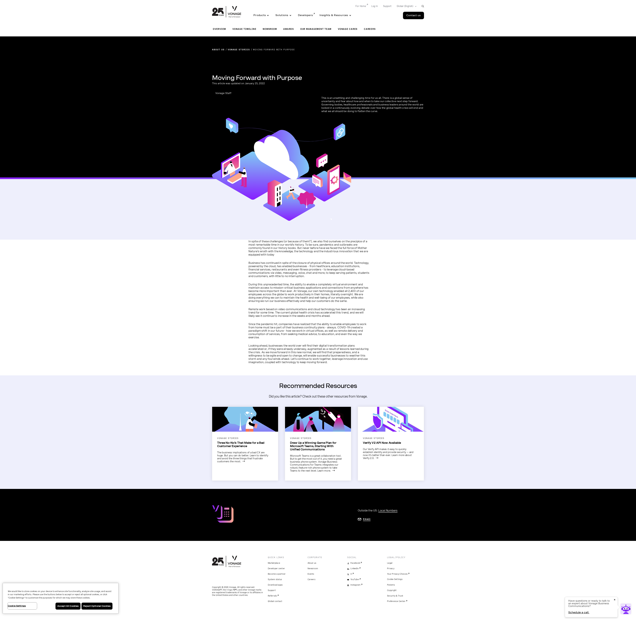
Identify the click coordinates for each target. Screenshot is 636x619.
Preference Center (396, 601)
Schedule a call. (578, 612)
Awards (288, 29)
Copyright (392, 590)
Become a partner (277, 574)
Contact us (413, 15)
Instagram (355, 585)
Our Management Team (315, 29)
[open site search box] (423, 6)
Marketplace (274, 563)
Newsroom (270, 29)
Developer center (276, 568)
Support (387, 6)
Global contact (275, 601)
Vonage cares (347, 29)
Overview (219, 29)
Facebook (355, 563)
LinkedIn (354, 568)
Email (367, 519)
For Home (360, 6)
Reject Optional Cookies (97, 606)
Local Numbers (388, 510)
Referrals (272, 596)
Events (311, 574)
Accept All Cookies (68, 606)
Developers (305, 15)
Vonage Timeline (244, 29)
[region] (61, 598)
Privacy (390, 568)
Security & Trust (395, 596)
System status (275, 579)
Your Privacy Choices (397, 574)
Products (259, 15)
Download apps (275, 585)
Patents (391, 585)
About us (312, 563)
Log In (374, 6)
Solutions (281, 15)
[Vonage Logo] (226, 12)
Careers (369, 29)
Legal (389, 563)
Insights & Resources (333, 15)
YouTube (354, 579)
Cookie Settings (394, 579)
